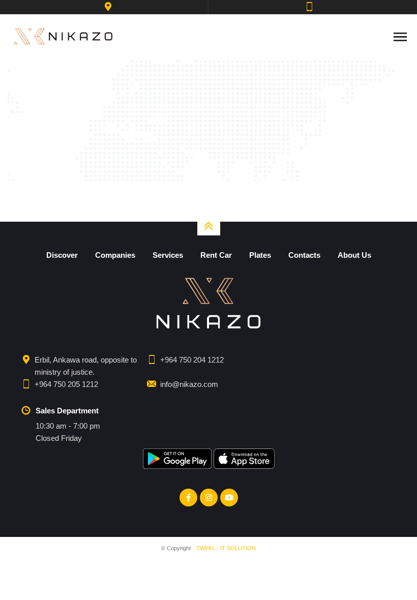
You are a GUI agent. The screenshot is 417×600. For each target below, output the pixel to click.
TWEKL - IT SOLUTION (226, 548)
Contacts (304, 255)
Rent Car (216, 255)
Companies (115, 255)
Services (168, 255)
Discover (62, 255)
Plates (260, 255)
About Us (354, 255)
